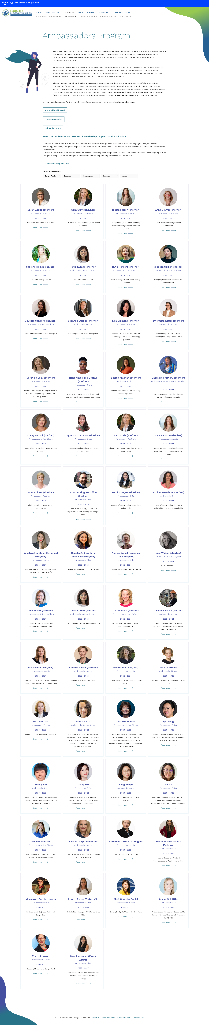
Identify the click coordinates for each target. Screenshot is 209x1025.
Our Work (69, 12)
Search (139, 13)
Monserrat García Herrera (41, 901)
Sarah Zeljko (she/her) (40, 211)
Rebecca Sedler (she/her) (168, 268)
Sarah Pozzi (83, 723)
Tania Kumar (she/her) (83, 268)
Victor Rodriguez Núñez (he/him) (83, 496)
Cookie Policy (123, 1017)
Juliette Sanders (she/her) (40, 322)
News (80, 12)
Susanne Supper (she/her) (83, 322)
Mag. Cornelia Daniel (126, 901)
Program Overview (53, 119)
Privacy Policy (108, 1017)
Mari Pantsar (41, 723)
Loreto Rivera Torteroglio (83, 901)
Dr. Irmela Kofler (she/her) (168, 322)
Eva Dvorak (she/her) (40, 669)
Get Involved (53, 12)
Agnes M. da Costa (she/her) (83, 437)
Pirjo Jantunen (168, 669)
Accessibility (138, 1017)
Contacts (103, 12)
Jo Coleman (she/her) (126, 612)
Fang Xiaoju (125, 786)
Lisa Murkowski (126, 723)
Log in (135, 13)
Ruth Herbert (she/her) (125, 268)
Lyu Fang (168, 723)
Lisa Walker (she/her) (168, 554)
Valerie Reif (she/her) (125, 669)
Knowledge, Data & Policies (48, 16)
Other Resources (121, 12)
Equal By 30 (125, 16)
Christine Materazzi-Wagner (126, 843)
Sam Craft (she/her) (83, 211)
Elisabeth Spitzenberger (83, 843)
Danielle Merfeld (41, 843)
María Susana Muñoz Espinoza (168, 845)
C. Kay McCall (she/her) (40, 437)
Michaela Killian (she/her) (168, 612)
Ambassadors (71, 16)
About (39, 12)
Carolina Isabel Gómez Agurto (83, 959)
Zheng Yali (40, 786)
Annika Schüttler (168, 901)
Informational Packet (55, 110)
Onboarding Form (53, 128)
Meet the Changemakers (57, 163)
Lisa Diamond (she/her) (126, 322)
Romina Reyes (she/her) (126, 494)
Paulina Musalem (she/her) (168, 494)
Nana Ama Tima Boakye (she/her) (83, 381)
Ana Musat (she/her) (41, 612)
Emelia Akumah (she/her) (126, 379)
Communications (108, 16)
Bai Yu (168, 786)
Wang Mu (83, 786)
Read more (41, 227)
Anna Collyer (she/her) (168, 211)
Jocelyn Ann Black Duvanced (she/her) (41, 556)
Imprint (95, 1017)
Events (90, 12)
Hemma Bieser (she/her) (83, 669)
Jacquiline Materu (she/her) (168, 381)
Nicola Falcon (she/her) (126, 211)
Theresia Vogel (41, 958)
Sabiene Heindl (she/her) (40, 268)
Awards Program (89, 16)
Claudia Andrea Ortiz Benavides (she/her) (83, 556)
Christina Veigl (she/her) (40, 379)
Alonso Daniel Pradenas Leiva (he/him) (126, 556)
